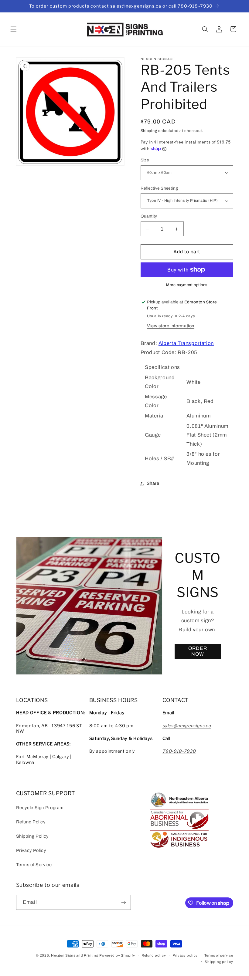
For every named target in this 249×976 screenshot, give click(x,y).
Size (145, 160)
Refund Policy (31, 821)
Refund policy (154, 955)
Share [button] (153, 483)
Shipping (149, 131)
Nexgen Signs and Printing (74, 955)
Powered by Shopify (117, 955)
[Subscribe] (123, 902)
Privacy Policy (31, 850)
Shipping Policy (32, 836)
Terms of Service (34, 864)
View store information (170, 325)
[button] (13, 29)
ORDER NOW (197, 651)
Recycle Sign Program (40, 807)
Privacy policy (185, 955)
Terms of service (218, 955)
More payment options (186, 285)
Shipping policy (219, 962)
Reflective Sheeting (159, 188)
